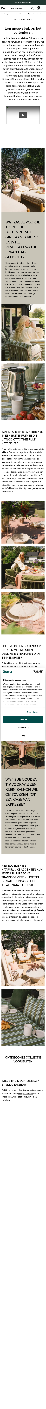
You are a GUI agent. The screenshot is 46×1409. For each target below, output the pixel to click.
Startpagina (5, 14)
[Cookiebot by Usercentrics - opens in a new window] (32, 671)
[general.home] (5, 8)
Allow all (23, 720)
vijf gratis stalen (25, 1093)
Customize (21, 727)
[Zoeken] (32, 8)
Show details (32, 712)
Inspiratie (15, 14)
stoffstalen (27, 2)
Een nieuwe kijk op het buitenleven (32, 14)
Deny (23, 735)
